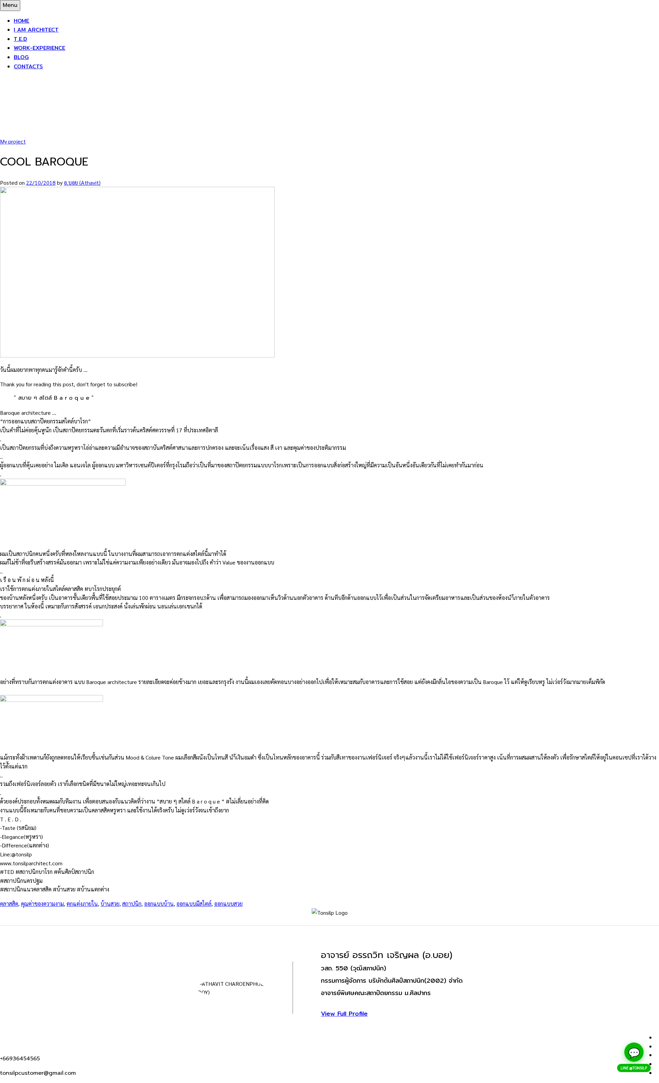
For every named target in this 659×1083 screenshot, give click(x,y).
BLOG (21, 57)
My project (13, 141)
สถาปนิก (131, 903)
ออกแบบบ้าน (159, 903)
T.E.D (20, 39)
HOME (21, 20)
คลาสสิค (9, 903)
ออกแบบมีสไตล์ (193, 903)
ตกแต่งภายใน (82, 903)
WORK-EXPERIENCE (39, 48)
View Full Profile (344, 1013)
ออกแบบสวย (228, 903)
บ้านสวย (110, 903)
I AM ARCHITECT (36, 29)
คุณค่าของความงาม (42, 903)
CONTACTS (28, 66)
